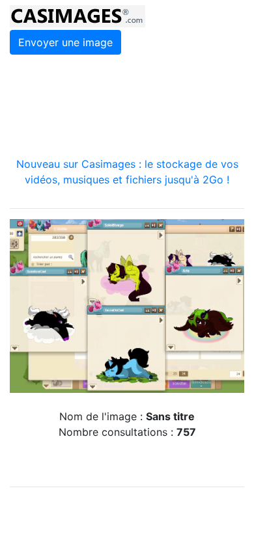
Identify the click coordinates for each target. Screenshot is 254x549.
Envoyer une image (65, 42)
